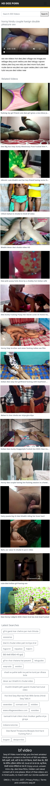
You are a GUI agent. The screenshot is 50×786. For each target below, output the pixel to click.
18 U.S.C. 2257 (18, 779)
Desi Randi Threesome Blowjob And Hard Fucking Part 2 (25, 732)
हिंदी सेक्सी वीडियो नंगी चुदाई (13, 654)
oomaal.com (21, 704)
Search (44, 14)
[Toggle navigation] (45, 3)
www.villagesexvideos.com (15, 710)
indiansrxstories (10, 725)
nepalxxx (18, 648)
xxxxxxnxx (7, 637)
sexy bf (32, 782)
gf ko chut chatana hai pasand (17, 660)
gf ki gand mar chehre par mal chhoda (20, 631)
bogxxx (6, 739)
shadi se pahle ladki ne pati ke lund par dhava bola (25, 674)
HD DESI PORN (10, 3)
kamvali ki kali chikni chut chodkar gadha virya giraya (25, 717)
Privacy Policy (32, 779)
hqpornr (7, 648)
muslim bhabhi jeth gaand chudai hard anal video (25, 688)
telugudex (39, 660)
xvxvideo (35, 710)
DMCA (6, 779)
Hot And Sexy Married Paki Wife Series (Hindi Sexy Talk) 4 (25, 697)
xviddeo (34, 704)
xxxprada (7, 666)
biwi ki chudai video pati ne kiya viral (19, 643)
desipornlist (18, 739)
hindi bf (28, 763)
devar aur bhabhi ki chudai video (18, 681)
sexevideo (7, 704)
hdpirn (29, 648)
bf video (25, 750)
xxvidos (18, 666)
